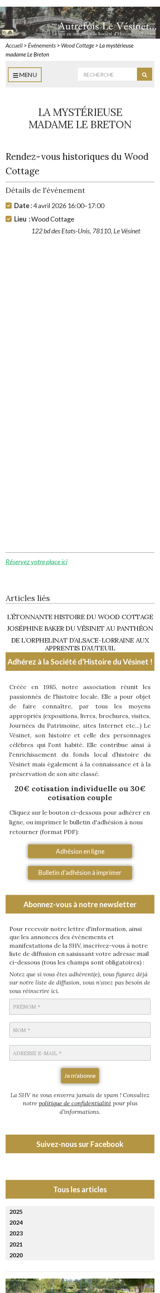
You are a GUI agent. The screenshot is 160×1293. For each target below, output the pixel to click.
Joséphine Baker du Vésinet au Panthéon (80, 628)
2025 (16, 1211)
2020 (16, 1254)
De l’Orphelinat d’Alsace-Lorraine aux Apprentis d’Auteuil (80, 644)
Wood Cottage (52, 219)
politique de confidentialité (75, 1103)
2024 (16, 1222)
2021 (16, 1244)
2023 (16, 1233)
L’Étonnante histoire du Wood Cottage (80, 616)
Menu (27, 74)
